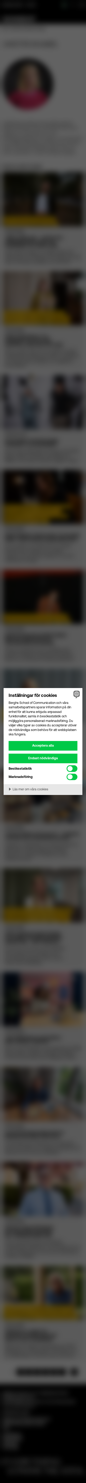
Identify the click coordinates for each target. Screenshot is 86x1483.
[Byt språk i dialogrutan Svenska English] (76, 694)
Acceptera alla (43, 745)
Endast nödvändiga (43, 758)
